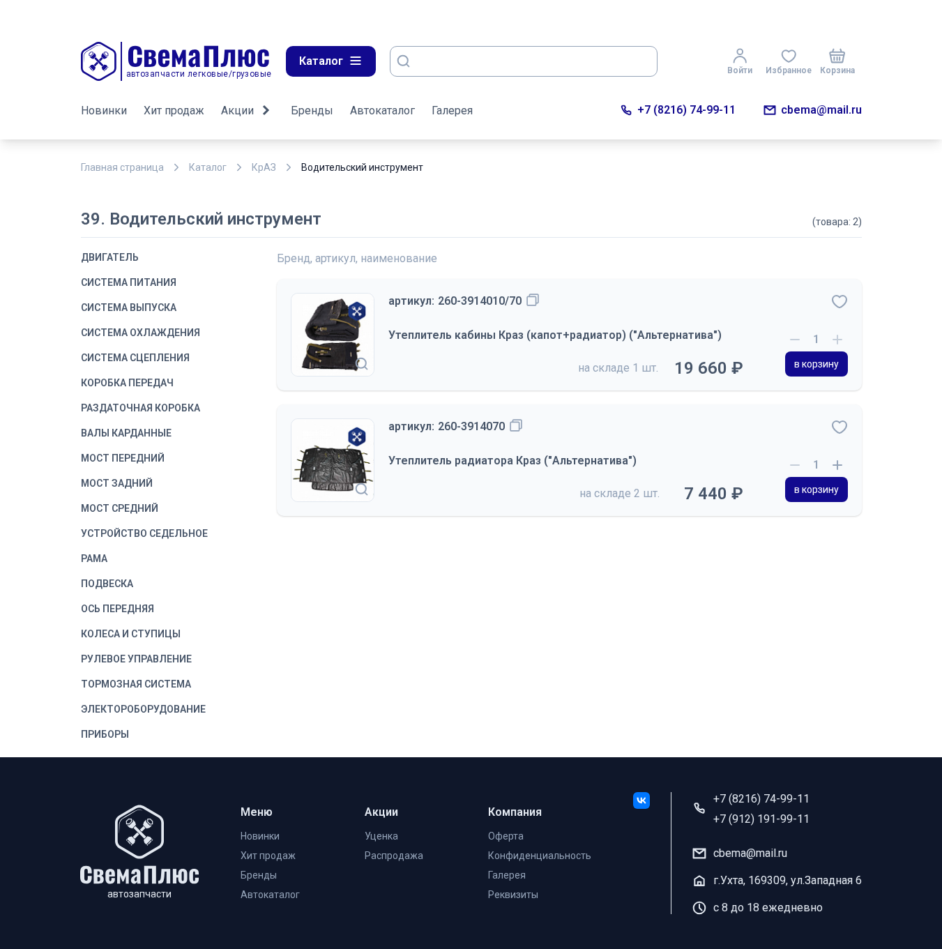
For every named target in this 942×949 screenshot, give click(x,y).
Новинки (104, 110)
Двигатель (110, 257)
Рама (94, 558)
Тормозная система (136, 684)
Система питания (128, 282)
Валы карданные (126, 433)
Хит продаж (174, 110)
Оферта (506, 836)
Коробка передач (127, 382)
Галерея (452, 110)
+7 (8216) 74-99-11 (686, 109)
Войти (739, 70)
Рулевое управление (136, 659)
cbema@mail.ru (821, 109)
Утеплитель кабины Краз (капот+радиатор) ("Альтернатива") (555, 335)
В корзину (816, 364)
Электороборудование (143, 709)
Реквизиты (513, 894)
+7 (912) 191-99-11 (761, 819)
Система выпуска (128, 307)
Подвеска (107, 583)
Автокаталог (382, 110)
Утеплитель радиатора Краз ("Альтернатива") (512, 460)
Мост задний (117, 483)
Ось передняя (117, 608)
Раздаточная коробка (140, 407)
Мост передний (123, 458)
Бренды (312, 110)
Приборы (105, 734)
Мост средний (119, 508)
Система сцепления (135, 357)
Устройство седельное (144, 533)
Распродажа (394, 855)
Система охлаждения (140, 332)
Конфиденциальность (539, 855)
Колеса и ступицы (131, 633)
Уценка (381, 836)
